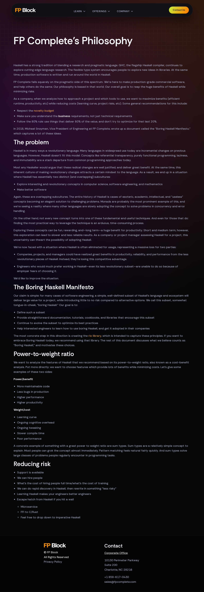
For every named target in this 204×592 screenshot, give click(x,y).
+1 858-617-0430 (116, 577)
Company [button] (123, 11)
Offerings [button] (99, 11)
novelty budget (44, 111)
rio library (94, 336)
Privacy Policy (53, 562)
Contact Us (179, 9)
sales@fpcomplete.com (120, 582)
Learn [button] (78, 11)
